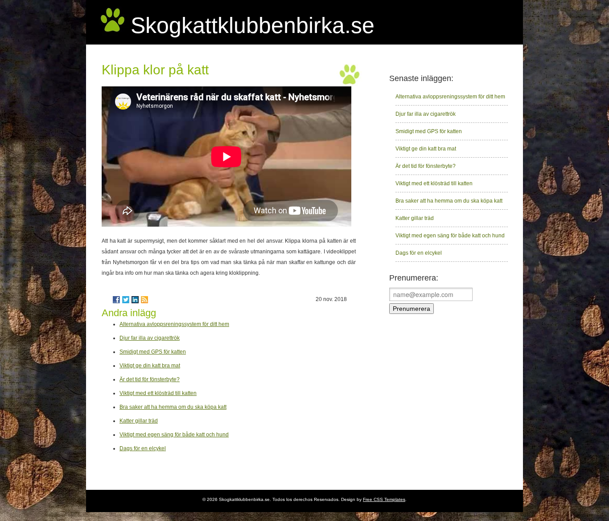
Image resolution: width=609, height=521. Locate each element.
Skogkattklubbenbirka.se (252, 25)
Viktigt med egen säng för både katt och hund (174, 434)
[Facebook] (116, 299)
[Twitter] (125, 299)
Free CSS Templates (384, 499)
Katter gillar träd (138, 421)
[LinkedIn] (135, 299)
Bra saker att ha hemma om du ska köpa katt (172, 407)
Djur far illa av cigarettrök (149, 338)
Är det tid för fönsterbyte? (149, 379)
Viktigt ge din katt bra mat (149, 365)
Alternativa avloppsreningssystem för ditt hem (174, 324)
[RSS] (144, 299)
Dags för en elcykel (142, 448)
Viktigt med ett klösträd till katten (158, 393)
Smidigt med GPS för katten (152, 352)
